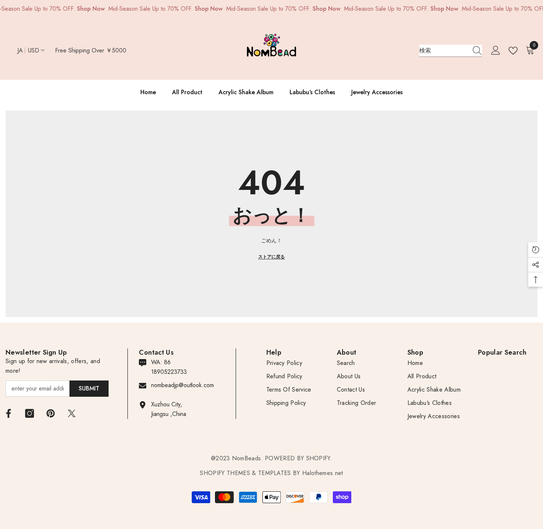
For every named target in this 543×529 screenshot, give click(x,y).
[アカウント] (495, 50)
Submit (89, 388)
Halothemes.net (322, 473)
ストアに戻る (271, 256)
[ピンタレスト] (50, 413)
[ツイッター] (71, 413)
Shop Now (91, 8)
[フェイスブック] (8, 413)
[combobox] (443, 51)
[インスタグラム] (29, 413)
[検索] (450, 51)
